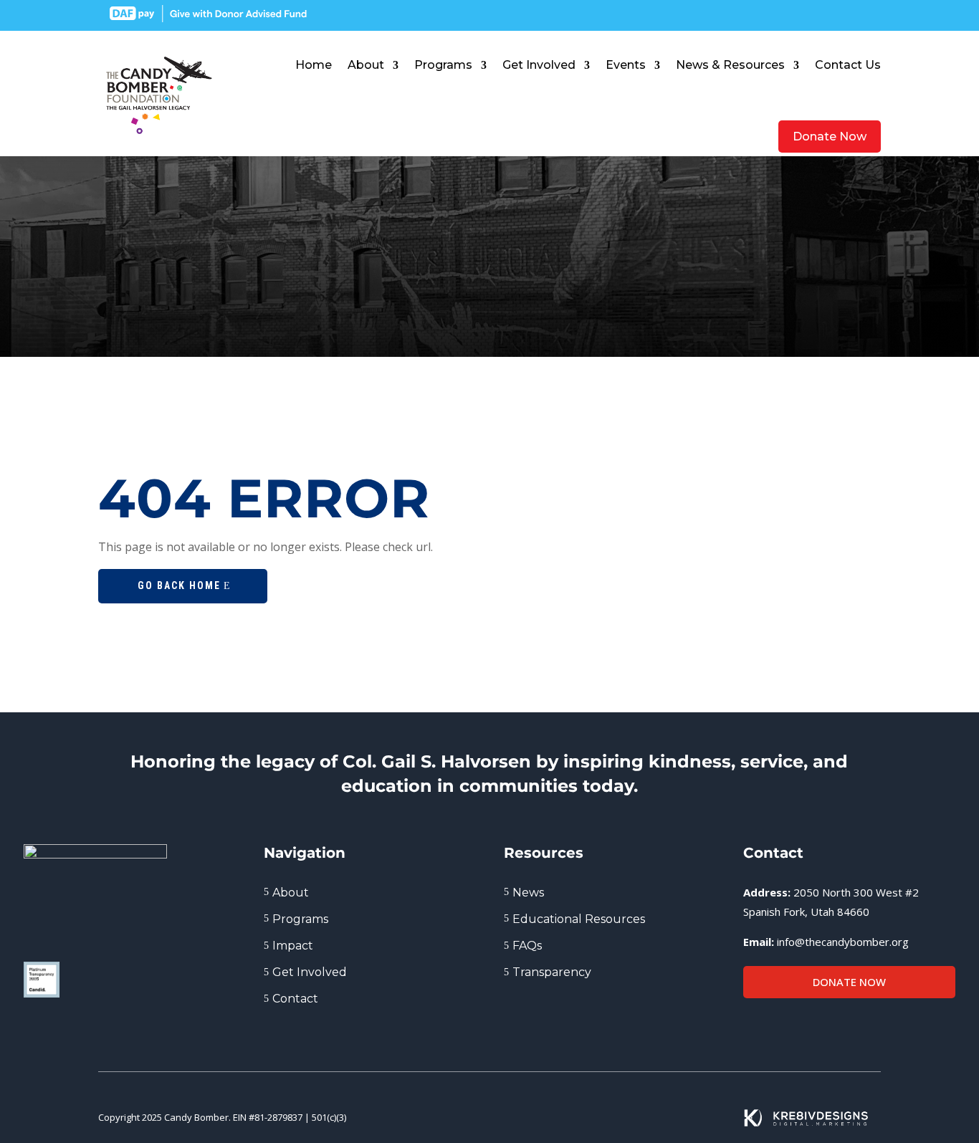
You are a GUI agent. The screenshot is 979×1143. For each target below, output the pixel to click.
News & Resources (730, 65)
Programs (443, 65)
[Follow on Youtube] (871, 14)
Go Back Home (179, 585)
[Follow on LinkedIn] (819, 14)
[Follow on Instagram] (845, 14)
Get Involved (539, 65)
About (366, 65)
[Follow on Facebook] (793, 14)
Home (313, 65)
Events (626, 65)
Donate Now (829, 136)
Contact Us (848, 65)
